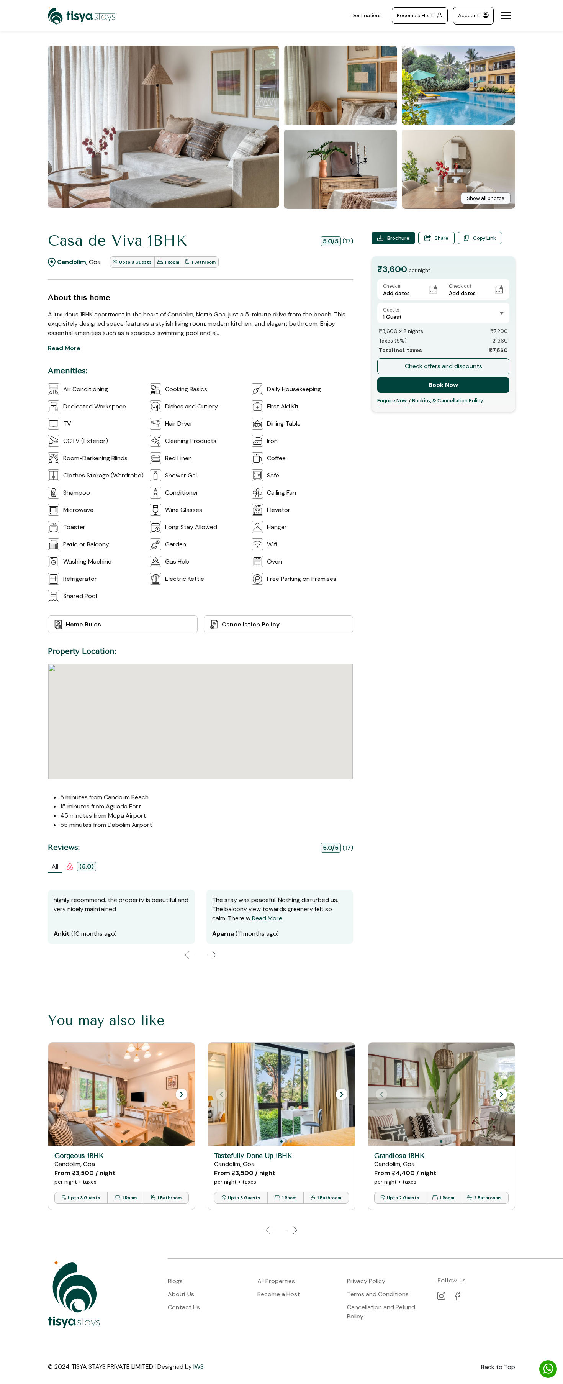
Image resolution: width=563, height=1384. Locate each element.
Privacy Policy (366, 1281)
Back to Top (498, 1367)
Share (441, 238)
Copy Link (484, 238)
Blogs (175, 1281)
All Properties (276, 1281)
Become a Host (415, 15)
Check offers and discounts (443, 366)
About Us (181, 1294)
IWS (198, 1367)
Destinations (367, 15)
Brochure (398, 238)
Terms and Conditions (378, 1294)
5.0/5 (331, 241)
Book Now (443, 385)
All (55, 867)
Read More (64, 348)
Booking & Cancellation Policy (447, 400)
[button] (181, 1094)
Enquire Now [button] (392, 400)
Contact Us (184, 1307)
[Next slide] (211, 955)
